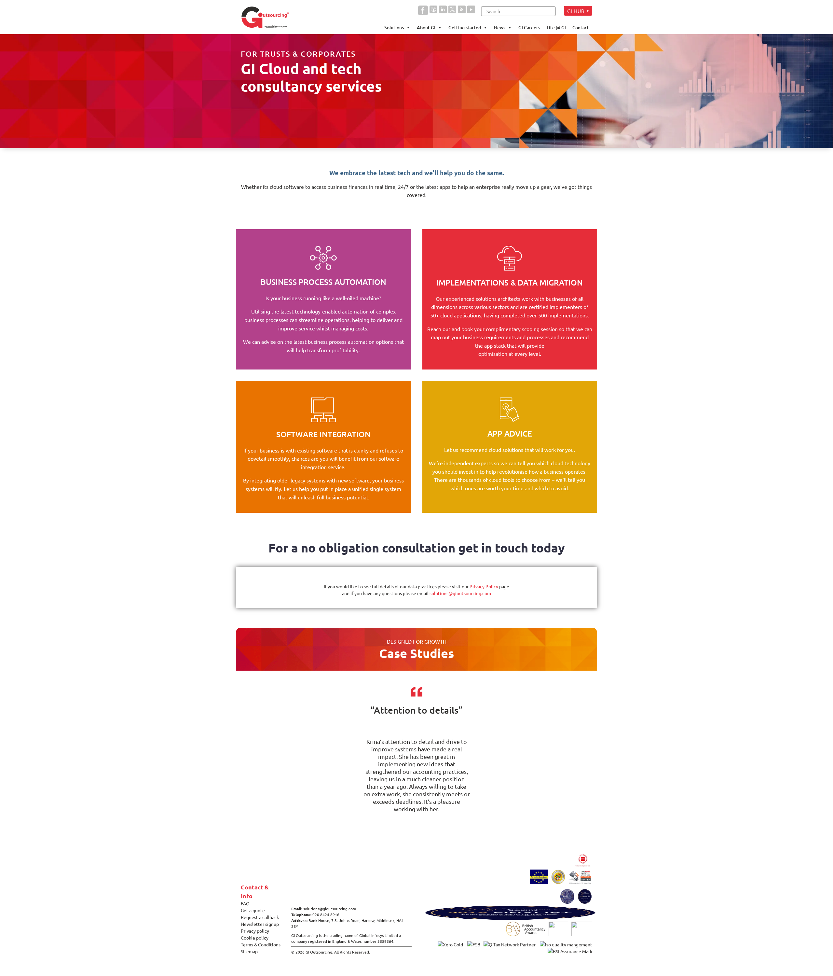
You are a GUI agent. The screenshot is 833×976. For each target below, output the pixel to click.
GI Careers (529, 27)
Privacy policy (255, 931)
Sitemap (249, 951)
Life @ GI (556, 27)
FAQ (245, 903)
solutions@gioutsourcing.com (460, 593)
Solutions (394, 27)
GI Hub (576, 10)
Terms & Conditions (260, 944)
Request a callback (260, 917)
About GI (426, 27)
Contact (580, 27)
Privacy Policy (484, 586)
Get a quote (253, 910)
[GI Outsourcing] (267, 17)
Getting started (464, 27)
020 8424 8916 (325, 914)
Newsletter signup (260, 924)
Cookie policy (254, 938)
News (499, 27)
